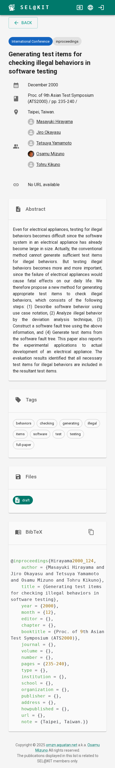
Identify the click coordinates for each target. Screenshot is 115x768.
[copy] (91, 532)
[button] (23, 423)
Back (26, 22)
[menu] (11, 7)
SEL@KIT (35, 7)
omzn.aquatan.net (61, 745)
